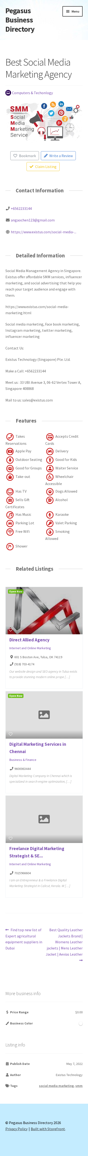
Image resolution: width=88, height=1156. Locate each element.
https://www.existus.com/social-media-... (43, 231)
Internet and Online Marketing (30, 648)
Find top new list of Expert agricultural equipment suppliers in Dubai (23, 939)
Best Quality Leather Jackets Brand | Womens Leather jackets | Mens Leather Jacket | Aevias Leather (64, 942)
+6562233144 (21, 208)
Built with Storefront (48, 1128)
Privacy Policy (16, 1128)
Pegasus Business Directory (19, 20)
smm (79, 1086)
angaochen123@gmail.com (33, 220)
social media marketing (56, 1086)
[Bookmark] (10, 629)
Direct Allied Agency (29, 640)
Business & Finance (22, 760)
